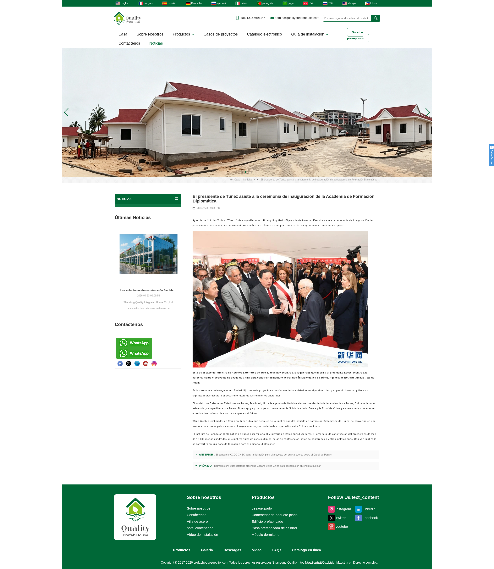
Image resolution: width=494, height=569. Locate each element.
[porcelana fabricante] (148, 205)
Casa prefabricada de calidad (274, 528)
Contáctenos (129, 43)
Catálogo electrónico (264, 34)
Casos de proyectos (221, 34)
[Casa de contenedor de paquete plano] (247, 112)
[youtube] (145, 363)
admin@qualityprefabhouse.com (297, 17)
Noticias (156, 43)
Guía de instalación (308, 34)
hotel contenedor (200, 528)
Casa (122, 34)
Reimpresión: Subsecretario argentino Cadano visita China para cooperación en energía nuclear (267, 465)
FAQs (276, 550)
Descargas (232, 550)
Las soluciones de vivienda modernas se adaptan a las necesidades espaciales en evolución (162, 290)
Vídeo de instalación (202, 535)
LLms (330, 562)
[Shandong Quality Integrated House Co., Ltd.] (127, 17)
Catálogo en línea (306, 550)
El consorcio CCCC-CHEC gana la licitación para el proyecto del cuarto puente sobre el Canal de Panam (274, 454)
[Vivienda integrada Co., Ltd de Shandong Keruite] (135, 517)
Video (256, 550)
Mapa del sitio (314, 562)
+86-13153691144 (253, 17)
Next (179, 262)
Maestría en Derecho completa (357, 562)
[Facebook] (120, 363)
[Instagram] (154, 363)
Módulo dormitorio (265, 535)
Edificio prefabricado (267, 521)
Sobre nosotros (198, 508)
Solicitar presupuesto (355, 35)
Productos (182, 34)
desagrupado (262, 508)
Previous (116, 262)
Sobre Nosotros (150, 34)
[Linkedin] (137, 363)
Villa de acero (197, 521)
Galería (207, 550)
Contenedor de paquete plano (275, 515)
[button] (242, 172)
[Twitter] (128, 363)
